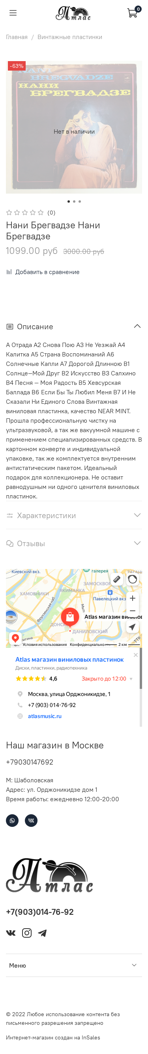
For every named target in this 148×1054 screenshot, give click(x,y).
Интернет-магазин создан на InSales (53, 1037)
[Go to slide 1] (68, 201)
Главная (17, 37)
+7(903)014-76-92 (40, 912)
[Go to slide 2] (74, 201)
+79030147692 (29, 762)
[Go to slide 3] (80, 201)
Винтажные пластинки (69, 37)
